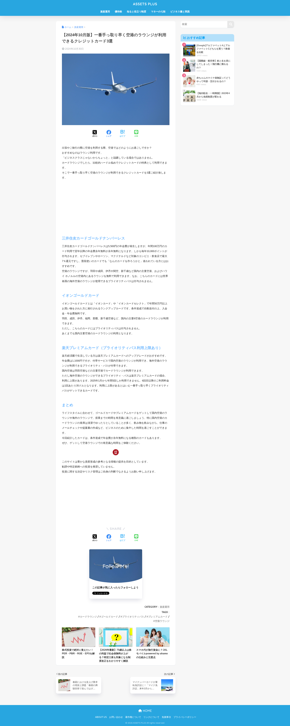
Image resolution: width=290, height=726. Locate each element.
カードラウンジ (88, 616)
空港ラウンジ (162, 620)
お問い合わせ (116, 717)
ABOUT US (101, 717)
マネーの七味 (158, 11)
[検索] (230, 24)
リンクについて (151, 717)
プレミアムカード (158, 616)
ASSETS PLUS (145, 4)
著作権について (133, 717)
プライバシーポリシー (185, 717)
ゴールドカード (109, 616)
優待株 (118, 11)
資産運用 (105, 11)
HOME (147, 711)
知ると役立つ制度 (136, 11)
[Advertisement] (115, 205)
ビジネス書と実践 (180, 11)
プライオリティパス (133, 616)
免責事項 (166, 717)
